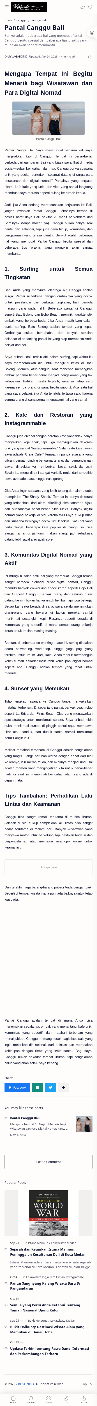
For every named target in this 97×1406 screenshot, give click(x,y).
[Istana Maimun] (39, 1243)
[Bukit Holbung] (39, 1320)
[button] (82, 6)
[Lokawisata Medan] (63, 1243)
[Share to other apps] (63, 1087)
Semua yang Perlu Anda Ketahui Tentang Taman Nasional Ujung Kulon (45, 1307)
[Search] (90, 6)
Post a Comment (48, 1162)
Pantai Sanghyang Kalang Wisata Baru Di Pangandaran (45, 1286)
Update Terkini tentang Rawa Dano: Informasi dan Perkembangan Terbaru (49, 1351)
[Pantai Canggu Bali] (48, 118)
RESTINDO (26, 1384)
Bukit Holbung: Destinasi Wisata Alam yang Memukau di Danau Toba (47, 1329)
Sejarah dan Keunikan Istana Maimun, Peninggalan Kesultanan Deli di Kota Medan (47, 1252)
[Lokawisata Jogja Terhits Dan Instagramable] (56, 1277)
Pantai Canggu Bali (24, 1118)
